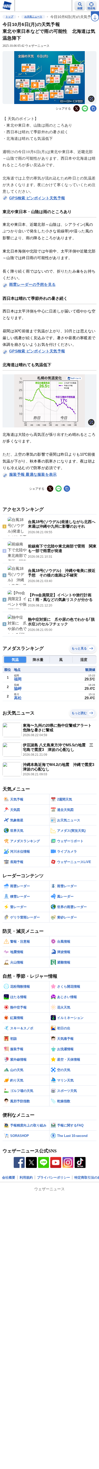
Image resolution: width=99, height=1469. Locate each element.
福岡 (18, 679)
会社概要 (8, 1177)
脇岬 (18, 688)
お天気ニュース (33, 16)
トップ (9, 16)
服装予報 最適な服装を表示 (33, 474)
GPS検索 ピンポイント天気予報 (37, 198)
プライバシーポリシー (53, 1177)
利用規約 (26, 1177)
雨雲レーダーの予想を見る (32, 284)
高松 (18, 698)
